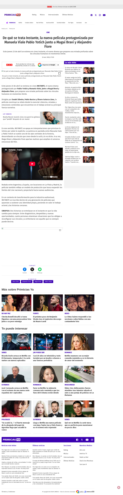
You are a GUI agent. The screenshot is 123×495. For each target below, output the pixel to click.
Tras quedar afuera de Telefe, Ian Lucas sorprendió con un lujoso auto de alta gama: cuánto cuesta (16, 476)
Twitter (32, 272)
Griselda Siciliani (61, 22)
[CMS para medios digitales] (89, 491)
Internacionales (53, 15)
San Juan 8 (83, 464)
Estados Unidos (29, 22)
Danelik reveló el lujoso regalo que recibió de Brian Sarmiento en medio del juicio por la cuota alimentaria (46, 451)
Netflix (20, 22)
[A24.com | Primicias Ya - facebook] (91, 15)
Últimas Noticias (67, 15)
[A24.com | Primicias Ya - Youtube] (104, 15)
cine (86, 22)
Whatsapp (39, 272)
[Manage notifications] (118, 487)
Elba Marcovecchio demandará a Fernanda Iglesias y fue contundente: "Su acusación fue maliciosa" (47, 483)
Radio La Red (84, 457)
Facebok (25, 272)
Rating (34, 15)
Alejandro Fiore (26, 281)
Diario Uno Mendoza (86, 461)
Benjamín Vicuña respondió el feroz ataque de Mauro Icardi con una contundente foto (15, 472)
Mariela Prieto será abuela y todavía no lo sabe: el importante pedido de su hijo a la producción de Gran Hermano (16, 457)
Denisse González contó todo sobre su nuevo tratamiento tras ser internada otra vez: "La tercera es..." (16, 482)
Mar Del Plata (39, 22)
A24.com (82, 450)
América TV (83, 453)
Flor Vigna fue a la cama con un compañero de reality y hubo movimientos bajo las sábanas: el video (15, 451)
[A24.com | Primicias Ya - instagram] (100, 15)
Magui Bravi (38, 281)
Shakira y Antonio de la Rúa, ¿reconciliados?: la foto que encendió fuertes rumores (16, 463)
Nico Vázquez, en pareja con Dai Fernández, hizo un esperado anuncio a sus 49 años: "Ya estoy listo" (16, 467)
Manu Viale (16, 281)
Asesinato (79, 22)
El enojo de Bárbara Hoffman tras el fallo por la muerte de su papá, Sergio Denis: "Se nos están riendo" (46, 462)
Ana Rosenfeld (50, 22)
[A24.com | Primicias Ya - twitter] (96, 15)
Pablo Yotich (48, 281)
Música (42, 15)
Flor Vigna (70, 22)
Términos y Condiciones (8, 491)
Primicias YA (4, 28)
